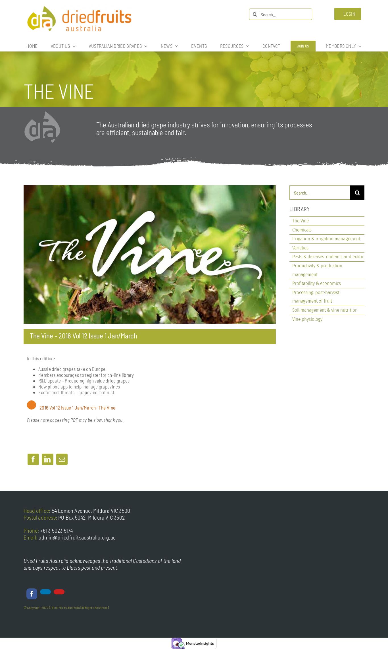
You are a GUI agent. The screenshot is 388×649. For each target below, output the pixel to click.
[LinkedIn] (47, 459)
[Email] (62, 459)
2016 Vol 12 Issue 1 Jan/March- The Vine (77, 407)
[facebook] (31, 593)
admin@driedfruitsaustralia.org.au (77, 537)
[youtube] (59, 591)
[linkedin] (45, 591)
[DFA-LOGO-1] (79, 5)
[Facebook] (33, 459)
